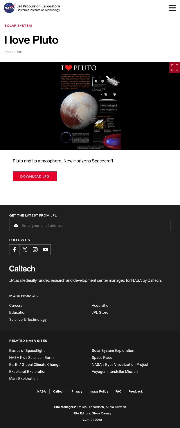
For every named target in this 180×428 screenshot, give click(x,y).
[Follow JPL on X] (25, 249)
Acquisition (101, 305)
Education (18, 312)
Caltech (58, 391)
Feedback (136, 391)
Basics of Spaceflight (27, 350)
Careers (15, 305)
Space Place (102, 357)
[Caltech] (22, 268)
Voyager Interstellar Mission (115, 371)
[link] (90, 106)
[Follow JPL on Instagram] (35, 249)
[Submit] (15, 225)
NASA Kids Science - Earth (31, 357)
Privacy (77, 391)
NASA (41, 391)
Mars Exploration (23, 378)
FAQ (118, 391)
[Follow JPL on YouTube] (45, 249)
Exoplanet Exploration (28, 371)
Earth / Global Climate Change (34, 364)
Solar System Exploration (113, 350)
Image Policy (99, 391)
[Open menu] (172, 8)
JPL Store (100, 312)
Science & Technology (28, 319)
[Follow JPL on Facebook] (14, 249)
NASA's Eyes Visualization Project (120, 364)
